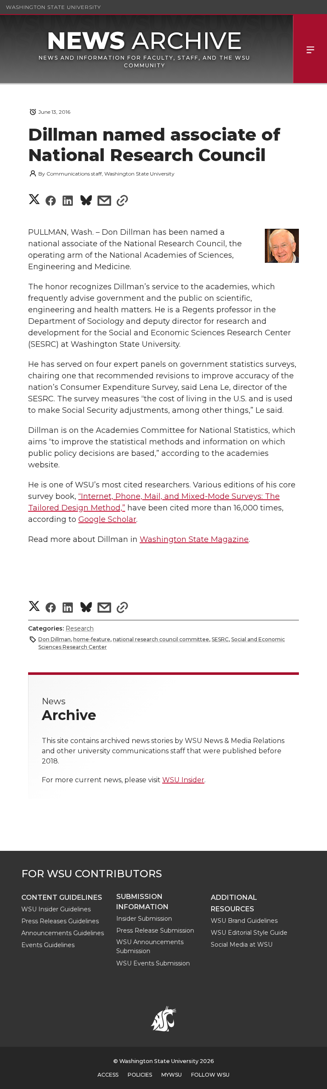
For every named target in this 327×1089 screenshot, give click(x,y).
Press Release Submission (155, 930)
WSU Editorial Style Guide (249, 932)
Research (80, 628)
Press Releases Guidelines (60, 921)
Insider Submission (144, 918)
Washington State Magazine (194, 539)
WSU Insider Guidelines (56, 909)
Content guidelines (61, 897)
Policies (140, 1075)
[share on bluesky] (86, 201)
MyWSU (171, 1075)
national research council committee (161, 639)
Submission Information (142, 902)
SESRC (220, 639)
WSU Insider (183, 780)
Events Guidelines (48, 945)
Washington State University (53, 7)
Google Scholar (107, 519)
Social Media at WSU (241, 944)
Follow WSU (210, 1075)
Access (108, 1075)
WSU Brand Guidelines (244, 921)
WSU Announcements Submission (150, 946)
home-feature (91, 639)
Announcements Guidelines (62, 933)
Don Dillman (54, 639)
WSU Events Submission (153, 963)
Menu (310, 49)
